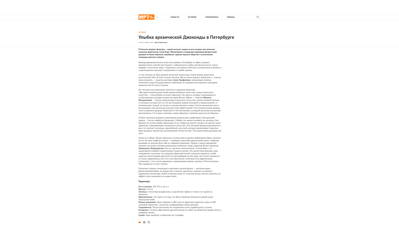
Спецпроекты (211, 17)
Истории (192, 17)
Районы (231, 17)
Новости (175, 17)
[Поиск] (258, 17)
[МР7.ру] (146, 17)
